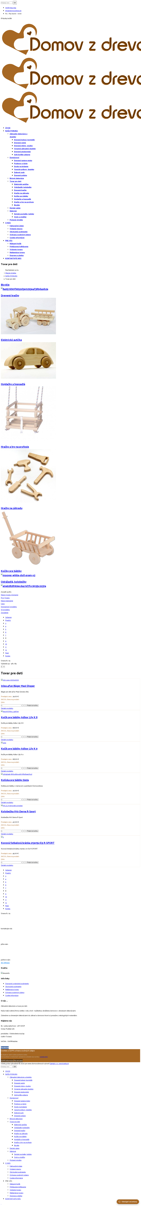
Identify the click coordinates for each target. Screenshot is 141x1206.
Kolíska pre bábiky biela (15, 780)
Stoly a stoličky (20, 217)
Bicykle (17, 205)
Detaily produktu (7, 708)
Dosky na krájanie (21, 166)
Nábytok (13, 211)
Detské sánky (15, 208)
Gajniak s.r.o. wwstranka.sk (59, 1063)
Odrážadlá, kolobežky (23, 187)
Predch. (8, 620)
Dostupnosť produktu (9, 606)
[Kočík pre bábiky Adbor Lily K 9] (3, 742)
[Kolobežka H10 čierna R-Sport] (12, 805)
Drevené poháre (20, 175)
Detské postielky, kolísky (24, 214)
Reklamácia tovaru (17, 252)
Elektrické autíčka (21, 184)
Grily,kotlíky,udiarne (22, 154)
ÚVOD (7, 128)
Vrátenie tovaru (16, 249)
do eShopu (5, 962)
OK (15, 3)
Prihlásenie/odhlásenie (19, 246)
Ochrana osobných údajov (20, 234)
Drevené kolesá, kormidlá (24, 139)
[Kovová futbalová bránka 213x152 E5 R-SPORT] (2, 837)
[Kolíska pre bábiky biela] (16, 774)
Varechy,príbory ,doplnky (24, 169)
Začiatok (8, 617)
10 (6, 644)
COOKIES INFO (44, 1057)
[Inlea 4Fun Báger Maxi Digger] (10, 680)
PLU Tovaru (5, 597)
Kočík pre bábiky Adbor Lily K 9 (19, 749)
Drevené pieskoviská (22, 151)
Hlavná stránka (10, 273)
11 (5, 647)
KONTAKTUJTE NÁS (13, 258)
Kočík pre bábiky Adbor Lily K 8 (19, 717)
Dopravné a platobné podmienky (17, 983)
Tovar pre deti (15, 181)
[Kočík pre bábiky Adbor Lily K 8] (10, 711)
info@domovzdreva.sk (13, 10)
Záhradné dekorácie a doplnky (21, 1077)
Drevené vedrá (20, 142)
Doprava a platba (17, 255)
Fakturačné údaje (17, 225)
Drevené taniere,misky (23, 160)
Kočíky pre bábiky (21, 196)
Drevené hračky (20, 190)
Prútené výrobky (16, 219)
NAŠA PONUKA (11, 131)
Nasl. (7, 653)
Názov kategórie (7, 600)
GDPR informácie (7, 1060)
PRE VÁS (8, 240)
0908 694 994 (10, 7)
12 (6, 650)
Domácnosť (14, 157)
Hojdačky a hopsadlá (22, 199)
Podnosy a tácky (21, 163)
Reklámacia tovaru (12, 989)
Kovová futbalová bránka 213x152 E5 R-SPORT (27, 843)
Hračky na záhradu (21, 193)
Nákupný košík (15, 243)
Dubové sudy (19, 172)
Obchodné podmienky (19, 231)
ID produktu (5, 609)
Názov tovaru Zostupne (9, 594)
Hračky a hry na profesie (24, 202)
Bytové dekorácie (17, 178)
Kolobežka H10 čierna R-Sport (18, 811)
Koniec (7, 656)
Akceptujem (18, 1060)
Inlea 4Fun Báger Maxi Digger (18, 686)
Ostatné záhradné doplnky (25, 148)
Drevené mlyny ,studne (23, 145)
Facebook (5, 1047)
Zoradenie (4, 612)
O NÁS (8, 222)
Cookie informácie (17, 237)
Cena (3, 603)
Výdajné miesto (16, 228)
